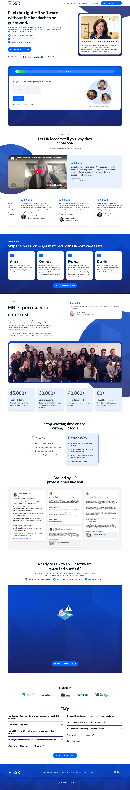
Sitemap (56, 772)
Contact (91, 772)
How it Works (71, 3)
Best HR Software (81, 772)
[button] (35, 717)
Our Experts (70, 772)
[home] (15, 3)
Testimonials (83, 3)
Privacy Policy (47, 772)
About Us (94, 3)
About (62, 772)
